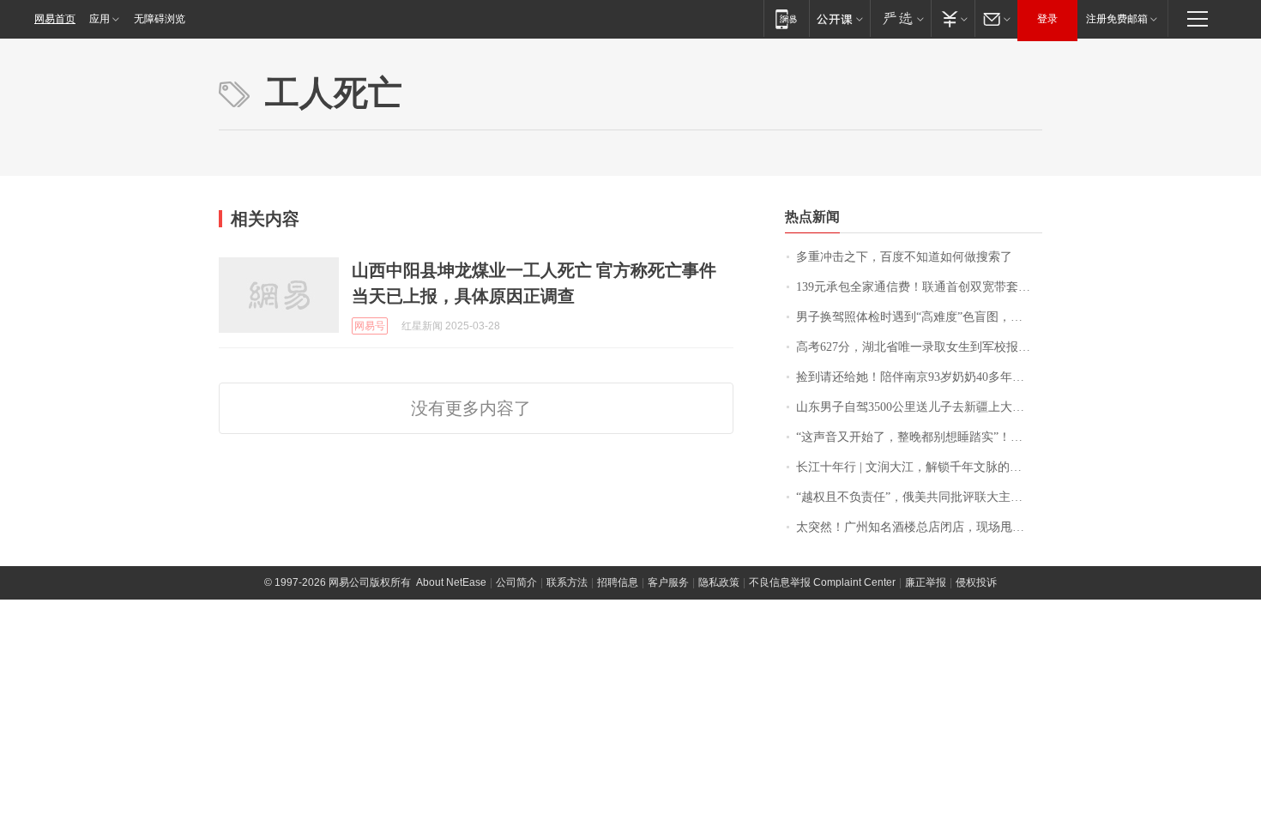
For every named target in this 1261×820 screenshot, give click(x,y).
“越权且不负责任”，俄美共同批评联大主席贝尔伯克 (919, 497)
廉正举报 (925, 582)
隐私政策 (718, 582)
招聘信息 (617, 582)
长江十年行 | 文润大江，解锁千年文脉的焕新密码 (919, 467)
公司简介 (516, 582)
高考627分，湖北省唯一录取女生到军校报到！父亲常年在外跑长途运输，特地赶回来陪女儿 (919, 347)
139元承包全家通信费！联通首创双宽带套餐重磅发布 (919, 286)
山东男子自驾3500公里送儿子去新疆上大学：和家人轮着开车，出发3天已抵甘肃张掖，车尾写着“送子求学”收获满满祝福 (919, 407)
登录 (1047, 19)
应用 (99, 19)
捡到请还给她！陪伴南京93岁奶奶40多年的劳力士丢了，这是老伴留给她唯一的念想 (919, 377)
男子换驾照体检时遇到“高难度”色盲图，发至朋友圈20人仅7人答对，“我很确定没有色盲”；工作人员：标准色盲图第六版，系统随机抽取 (919, 317)
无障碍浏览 (159, 19)
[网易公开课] (839, 18)
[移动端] (786, 18)
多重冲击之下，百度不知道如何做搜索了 (904, 256)
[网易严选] (900, 18)
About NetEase (451, 582)
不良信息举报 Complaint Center (822, 582)
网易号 (369, 326)
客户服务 (668, 582)
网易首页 (54, 19)
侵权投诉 (976, 582)
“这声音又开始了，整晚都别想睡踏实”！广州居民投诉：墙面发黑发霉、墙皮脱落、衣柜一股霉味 (919, 437)
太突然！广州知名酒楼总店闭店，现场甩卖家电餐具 (919, 527)
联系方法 (567, 582)
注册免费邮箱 (1117, 19)
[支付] (952, 18)
